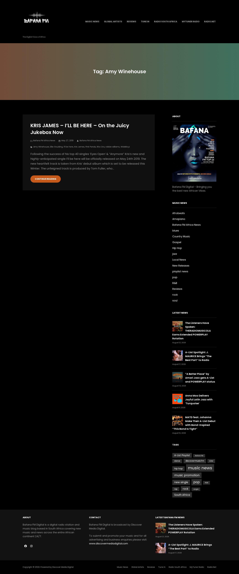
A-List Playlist (182, 455)
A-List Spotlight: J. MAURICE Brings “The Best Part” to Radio (198, 356)
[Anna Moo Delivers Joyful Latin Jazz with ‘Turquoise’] (177, 399)
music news (200, 468)
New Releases (180, 265)
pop (174, 277)
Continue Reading (45, 178)
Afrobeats (178, 213)
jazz (174, 254)
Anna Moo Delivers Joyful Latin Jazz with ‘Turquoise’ (199, 399)
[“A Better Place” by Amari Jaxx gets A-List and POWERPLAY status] (177, 377)
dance (177, 461)
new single (181, 482)
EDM (211, 461)
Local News (179, 259)
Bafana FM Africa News (44, 140)
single (195, 489)
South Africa (182, 495)
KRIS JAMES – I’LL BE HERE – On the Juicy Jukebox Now (79, 129)
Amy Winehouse (41, 146)
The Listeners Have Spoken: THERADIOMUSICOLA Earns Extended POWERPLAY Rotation (191, 330)
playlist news (180, 271)
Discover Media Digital (62, 567)
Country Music (181, 236)
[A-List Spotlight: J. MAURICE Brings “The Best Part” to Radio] (177, 355)
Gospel (176, 242)
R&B (174, 283)
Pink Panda (90, 146)
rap (175, 489)
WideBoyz (125, 146)
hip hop (178, 468)
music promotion (187, 475)
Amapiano (178, 219)
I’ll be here (68, 146)
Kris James (79, 146)
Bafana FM (199, 456)
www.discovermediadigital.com (108, 543)
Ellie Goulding (56, 146)
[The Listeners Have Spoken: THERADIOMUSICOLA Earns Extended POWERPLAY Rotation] (177, 326)
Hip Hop (177, 248)
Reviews (177, 289)
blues (175, 230)
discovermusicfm (194, 460)
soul (174, 300)
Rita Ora (101, 146)
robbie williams (113, 146)
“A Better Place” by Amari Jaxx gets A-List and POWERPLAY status (200, 377)
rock (175, 294)
